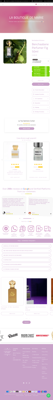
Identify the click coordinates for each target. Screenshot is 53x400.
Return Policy (45, 364)
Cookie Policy (45, 354)
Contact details (35, 395)
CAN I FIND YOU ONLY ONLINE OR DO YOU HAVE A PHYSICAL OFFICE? (18, 250)
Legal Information (44, 377)
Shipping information (20, 395)
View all (26, 322)
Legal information (28, 395)
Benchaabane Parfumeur (38, 40)
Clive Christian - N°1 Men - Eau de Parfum (10, 307)
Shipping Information (44, 367)
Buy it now (41, 84)
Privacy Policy (45, 351)
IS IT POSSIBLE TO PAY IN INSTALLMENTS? (12, 264)
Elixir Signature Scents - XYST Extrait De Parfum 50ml (35, 307)
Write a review (26, 128)
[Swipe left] (23, 318)
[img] (15, 164)
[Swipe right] (29, 318)
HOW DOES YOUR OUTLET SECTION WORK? (12, 255)
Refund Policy (26, 394)
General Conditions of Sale (45, 359)
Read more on (26, 221)
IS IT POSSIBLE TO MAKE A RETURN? (11, 269)
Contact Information (44, 372)
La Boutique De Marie (11, 394)
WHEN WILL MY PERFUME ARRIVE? (10, 246)
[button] (2, 4)
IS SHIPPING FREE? (7, 260)
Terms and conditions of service (43, 394)
